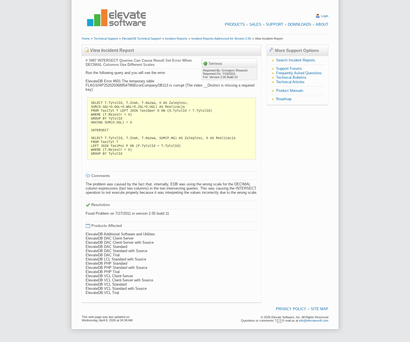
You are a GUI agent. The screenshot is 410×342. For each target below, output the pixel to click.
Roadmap (283, 99)
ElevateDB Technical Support (141, 38)
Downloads (299, 24)
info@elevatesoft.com (313, 320)
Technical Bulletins (291, 77)
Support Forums (289, 68)
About (322, 24)
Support (274, 24)
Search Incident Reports (295, 60)
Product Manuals (289, 91)
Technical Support (106, 38)
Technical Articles (290, 82)
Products (235, 24)
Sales (255, 24)
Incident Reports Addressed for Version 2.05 (221, 38)
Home (86, 38)
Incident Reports (176, 38)
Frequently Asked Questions (299, 73)
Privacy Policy (291, 309)
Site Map (319, 309)
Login (324, 16)
